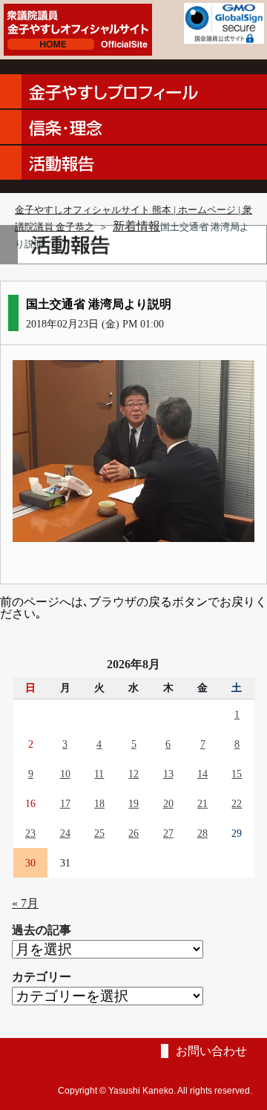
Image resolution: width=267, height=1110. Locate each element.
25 (99, 833)
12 (133, 774)
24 (65, 833)
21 (202, 803)
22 (236, 803)
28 (202, 833)
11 (99, 774)
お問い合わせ (211, 1051)
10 (65, 774)
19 (133, 803)
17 (65, 803)
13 (168, 774)
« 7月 (25, 903)
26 (133, 833)
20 (168, 803)
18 (99, 803)
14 (202, 774)
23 (30, 833)
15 (236, 774)
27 (168, 833)
